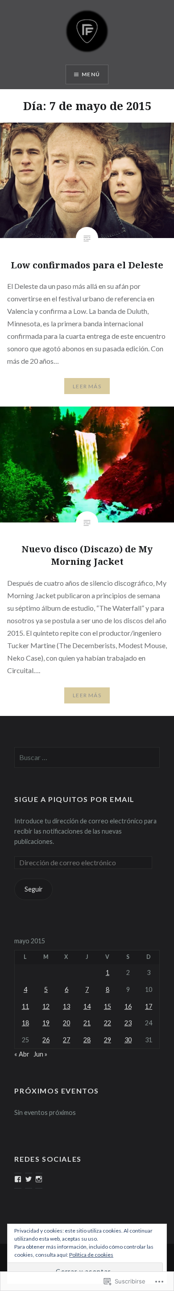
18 (25, 1023)
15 (107, 1006)
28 (87, 1040)
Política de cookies (91, 1254)
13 (66, 1006)
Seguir (34, 889)
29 (107, 1040)
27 (66, 1040)
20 (66, 1023)
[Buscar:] (86, 757)
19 (46, 1023)
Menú (91, 74)
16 (128, 1006)
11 (25, 1006)
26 (46, 1040)
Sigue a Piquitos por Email (74, 799)
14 (87, 1006)
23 (128, 1023)
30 (128, 1040)
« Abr (21, 1054)
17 (148, 1006)
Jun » (40, 1054)
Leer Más (87, 386)
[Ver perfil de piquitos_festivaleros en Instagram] (38, 1179)
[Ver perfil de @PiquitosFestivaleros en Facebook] (17, 1179)
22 (107, 1023)
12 (46, 1006)
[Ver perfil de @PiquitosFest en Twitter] (28, 1179)
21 (87, 1023)
